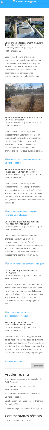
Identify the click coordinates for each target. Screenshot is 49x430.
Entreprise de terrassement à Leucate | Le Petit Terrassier (24, 43)
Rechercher (38, 365)
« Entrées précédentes (14, 361)
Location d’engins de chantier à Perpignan (21, 271)
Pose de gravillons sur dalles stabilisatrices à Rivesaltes (19, 323)
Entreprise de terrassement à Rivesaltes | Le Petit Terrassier (20, 170)
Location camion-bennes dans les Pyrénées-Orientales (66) (22, 222)
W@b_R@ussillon (15, 47)
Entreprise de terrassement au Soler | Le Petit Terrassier (24, 118)
